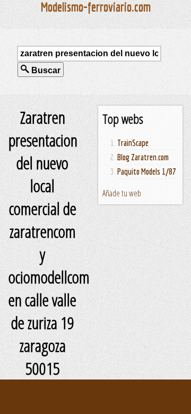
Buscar (44, 70)
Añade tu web (121, 193)
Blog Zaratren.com (143, 157)
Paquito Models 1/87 (146, 171)
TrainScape (133, 143)
